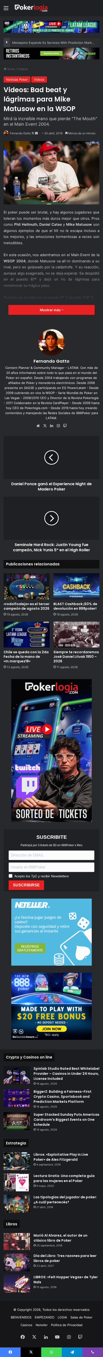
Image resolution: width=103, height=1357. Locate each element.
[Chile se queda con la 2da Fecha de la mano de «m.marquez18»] (27, 635)
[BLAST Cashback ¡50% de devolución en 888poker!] (76, 586)
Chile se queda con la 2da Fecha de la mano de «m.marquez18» (26, 657)
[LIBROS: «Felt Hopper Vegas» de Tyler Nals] (17, 1284)
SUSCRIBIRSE (26, 885)
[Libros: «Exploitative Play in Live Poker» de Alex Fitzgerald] (17, 1161)
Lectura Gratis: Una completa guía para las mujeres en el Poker (64, 1178)
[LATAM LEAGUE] (51, 53)
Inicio (10, 69)
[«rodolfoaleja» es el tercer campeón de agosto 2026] (27, 586)
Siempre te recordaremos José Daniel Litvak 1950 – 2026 (76, 657)
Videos (23, 69)
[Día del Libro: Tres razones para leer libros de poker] (17, 1262)
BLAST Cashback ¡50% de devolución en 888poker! (75, 606)
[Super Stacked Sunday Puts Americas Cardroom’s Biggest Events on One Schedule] (17, 1121)
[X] (45, 426)
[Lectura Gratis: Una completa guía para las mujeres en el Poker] (17, 1182)
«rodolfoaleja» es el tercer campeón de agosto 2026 (27, 606)
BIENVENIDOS (21, 1317)
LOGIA (62, 1317)
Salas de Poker (81, 1317)
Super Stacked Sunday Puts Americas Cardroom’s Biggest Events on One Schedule (66, 1119)
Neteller (42, 1325)
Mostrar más (50, 310)
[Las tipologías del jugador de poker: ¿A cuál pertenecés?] (17, 1204)
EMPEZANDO (44, 1317)
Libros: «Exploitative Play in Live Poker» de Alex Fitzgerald (61, 1157)
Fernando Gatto (20, 133)
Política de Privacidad (66, 1325)
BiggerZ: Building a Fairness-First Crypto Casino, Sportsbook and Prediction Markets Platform (63, 1096)
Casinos (26, 1325)
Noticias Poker (17, 79)
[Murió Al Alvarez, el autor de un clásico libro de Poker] (17, 1241)
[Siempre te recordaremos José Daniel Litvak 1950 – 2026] (76, 635)
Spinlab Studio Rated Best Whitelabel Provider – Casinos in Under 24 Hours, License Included (66, 1073)
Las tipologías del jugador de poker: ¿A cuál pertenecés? (65, 1200)
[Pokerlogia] (31, 8)
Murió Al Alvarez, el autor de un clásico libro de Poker (60, 1238)
